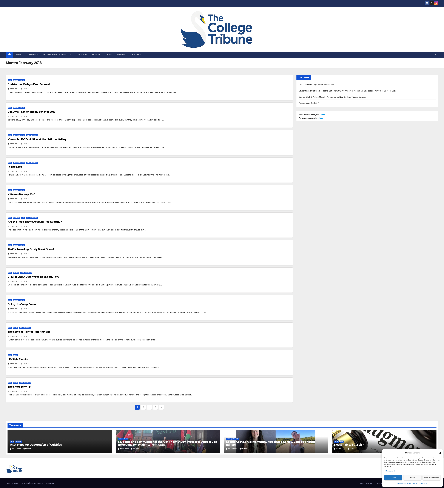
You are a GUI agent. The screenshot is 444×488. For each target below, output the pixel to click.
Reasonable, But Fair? (309, 103)
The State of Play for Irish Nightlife (29, 331)
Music (15, 327)
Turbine (121, 55)
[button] (439, 453)
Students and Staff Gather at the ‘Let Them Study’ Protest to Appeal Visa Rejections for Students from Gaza (347, 91)
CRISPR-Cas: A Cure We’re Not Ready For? (33, 276)
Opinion (96, 55)
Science (16, 272)
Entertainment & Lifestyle (57, 55)
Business (16, 217)
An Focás (82, 55)
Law (23, 217)
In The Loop (15, 166)
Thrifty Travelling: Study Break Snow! (31, 249)
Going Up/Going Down (22, 304)
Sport (108, 55)
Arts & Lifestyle (19, 135)
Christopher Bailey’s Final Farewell (29, 84)
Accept (393, 478)
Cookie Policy (401, 483)
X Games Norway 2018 (21, 194)
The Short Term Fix (19, 386)
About (362, 483)
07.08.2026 (233, 449)
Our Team (369, 483)
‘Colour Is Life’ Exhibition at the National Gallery (37, 139)
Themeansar (49, 483)
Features (31, 55)
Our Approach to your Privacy (417, 483)
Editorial (235, 438)
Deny (412, 478)
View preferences (431, 478)
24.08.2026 (17, 449)
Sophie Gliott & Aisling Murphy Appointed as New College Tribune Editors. (332, 97)
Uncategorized (18, 80)
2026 (12, 441)
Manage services (391, 471)
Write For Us (380, 483)
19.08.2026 (125, 449)
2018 (9, 80)
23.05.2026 (341, 449)
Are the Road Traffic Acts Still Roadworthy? (35, 221)
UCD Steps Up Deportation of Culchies (316, 85)
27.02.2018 (14, 89)
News (18, 55)
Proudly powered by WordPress (17, 483)
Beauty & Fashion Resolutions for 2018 (31, 111)
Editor (26, 89)
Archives (135, 55)
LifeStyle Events (17, 359)
